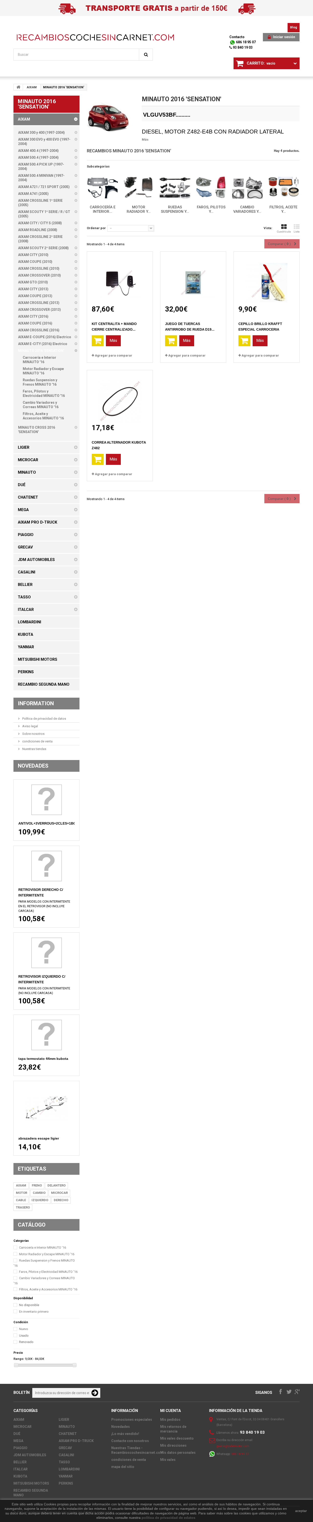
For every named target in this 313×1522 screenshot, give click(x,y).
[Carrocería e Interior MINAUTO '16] (102, 187)
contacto (237, 37)
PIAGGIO (20, 1448)
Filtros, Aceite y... (283, 209)
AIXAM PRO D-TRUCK (76, 1441)
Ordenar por (96, 228)
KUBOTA (20, 1476)
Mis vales (168, 1460)
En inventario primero (34, 1311)
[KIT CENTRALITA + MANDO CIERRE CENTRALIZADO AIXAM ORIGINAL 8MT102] (120, 278)
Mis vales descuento (177, 1438)
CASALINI (66, 1455)
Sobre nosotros (33, 734)
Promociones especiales (131, 1419)
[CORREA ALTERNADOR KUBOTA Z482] (120, 396)
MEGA (18, 1441)
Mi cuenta (170, 1410)
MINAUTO (67, 1427)
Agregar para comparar (113, 355)
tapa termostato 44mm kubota (43, 1059)
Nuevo (23, 1329)
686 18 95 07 (245, 42)
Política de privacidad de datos (44, 718)
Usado (24, 1335)
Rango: (18, 1359)
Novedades (33, 766)
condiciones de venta (37, 741)
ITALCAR (20, 1469)
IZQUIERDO (40, 1200)
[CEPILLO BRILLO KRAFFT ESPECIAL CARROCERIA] (266, 278)
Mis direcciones (173, 1445)
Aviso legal (30, 726)
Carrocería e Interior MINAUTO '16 (42, 1247)
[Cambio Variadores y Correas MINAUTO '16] (247, 187)
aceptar (301, 1511)
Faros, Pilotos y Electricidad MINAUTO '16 (48, 1272)
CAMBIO (39, 1193)
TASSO (64, 1462)
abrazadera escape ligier (38, 1138)
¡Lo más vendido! (125, 1434)
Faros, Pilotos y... (211, 209)
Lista (297, 231)
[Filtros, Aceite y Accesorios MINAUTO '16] (283, 187)
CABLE (21, 1200)
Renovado (26, 1342)
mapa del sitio (122, 1467)
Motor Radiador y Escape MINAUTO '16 (46, 1254)
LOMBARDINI (69, 1469)
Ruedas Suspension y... (175, 209)
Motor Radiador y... (139, 209)
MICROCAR (59, 1193)
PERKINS (66, 1483)
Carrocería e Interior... (102, 209)
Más (145, 139)
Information (36, 703)
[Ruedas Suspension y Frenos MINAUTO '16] (174, 187)
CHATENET (68, 1434)
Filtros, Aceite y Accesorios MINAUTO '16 (48, 1289)
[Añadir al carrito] (98, 340)
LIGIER (64, 1419)
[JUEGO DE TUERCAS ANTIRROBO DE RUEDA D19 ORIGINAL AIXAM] (193, 278)
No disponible (29, 1305)
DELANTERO (56, 1185)
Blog (293, 27)
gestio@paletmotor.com (232, 1446)
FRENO (37, 1185)
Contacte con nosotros (130, 1441)
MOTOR (21, 1193)
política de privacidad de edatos (168, 1518)
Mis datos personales (178, 1453)
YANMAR (66, 1476)
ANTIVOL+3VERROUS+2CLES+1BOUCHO (52, 823)
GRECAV (65, 1448)
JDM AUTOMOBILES (29, 1455)
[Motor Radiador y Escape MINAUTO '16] (138, 187)
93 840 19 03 (242, 47)
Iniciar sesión (284, 37)
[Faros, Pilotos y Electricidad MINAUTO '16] (211, 187)
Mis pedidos (170, 1419)
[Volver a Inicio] (18, 87)
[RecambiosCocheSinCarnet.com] (95, 37)
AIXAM (32, 87)
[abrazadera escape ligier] (46, 1108)
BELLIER (20, 1462)
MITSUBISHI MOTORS (31, 1483)
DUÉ (16, 1434)
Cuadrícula (284, 231)
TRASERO (23, 1207)
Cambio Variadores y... (247, 209)
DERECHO (61, 1200)
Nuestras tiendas (34, 749)
